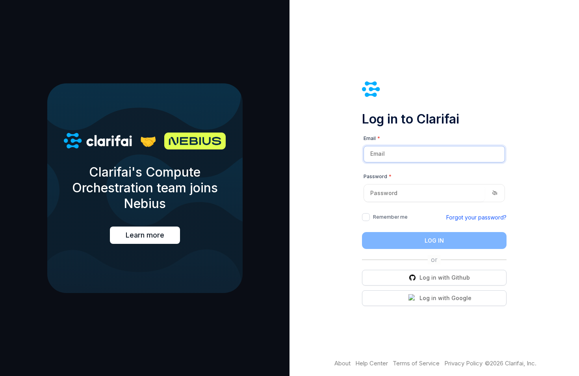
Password (378, 176)
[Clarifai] (434, 90)
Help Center (371, 363)
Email (372, 138)
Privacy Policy (463, 363)
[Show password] (495, 193)
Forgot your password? (476, 217)
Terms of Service (416, 363)
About (342, 363)
